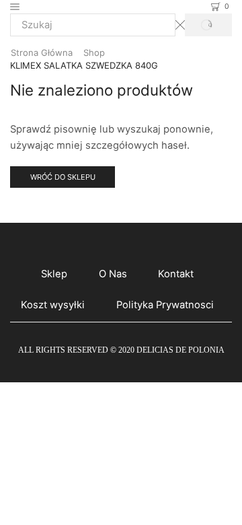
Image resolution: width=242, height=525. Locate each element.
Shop (94, 52)
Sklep (54, 274)
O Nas (113, 274)
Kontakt (176, 274)
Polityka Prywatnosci (165, 305)
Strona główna (42, 52)
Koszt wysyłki (53, 305)
